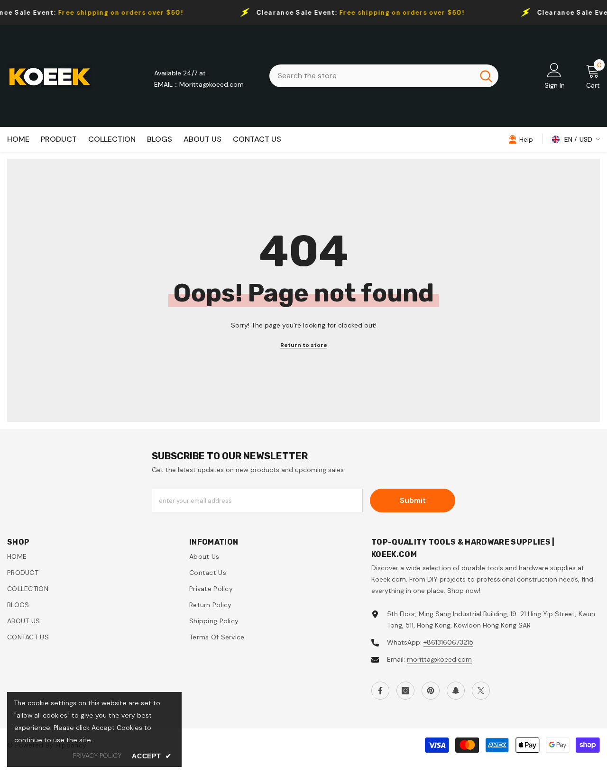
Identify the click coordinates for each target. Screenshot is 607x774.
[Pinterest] (431, 691)
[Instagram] (405, 691)
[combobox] (371, 75)
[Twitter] (481, 691)
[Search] (383, 75)
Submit (413, 500)
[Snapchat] (456, 691)
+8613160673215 (448, 642)
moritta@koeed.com (439, 659)
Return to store (303, 345)
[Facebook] (380, 691)
